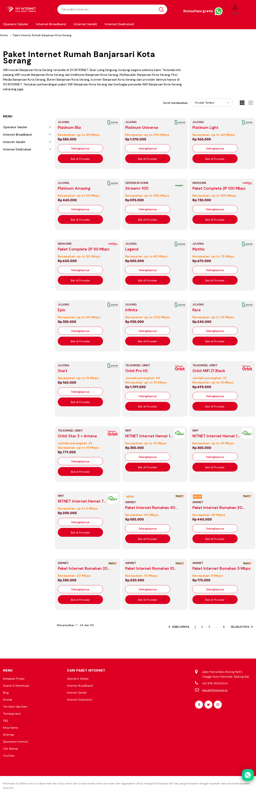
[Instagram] (218, 705)
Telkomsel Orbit (137, 365)
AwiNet (130, 502)
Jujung (63, 122)
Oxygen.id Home (136, 183)
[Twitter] (208, 705)
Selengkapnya (80, 148)
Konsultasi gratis (198, 11)
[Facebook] (199, 705)
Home (4, 35)
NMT (128, 430)
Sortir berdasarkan (175, 103)
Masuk (235, 13)
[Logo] (27, 9)
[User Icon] (235, 7)
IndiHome (199, 183)
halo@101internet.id (214, 690)
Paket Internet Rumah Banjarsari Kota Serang (42, 35)
